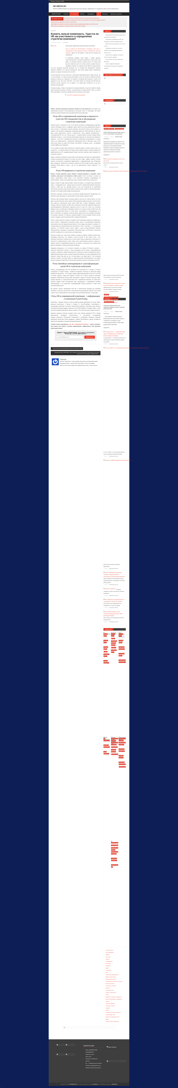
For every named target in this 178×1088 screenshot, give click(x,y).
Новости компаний (115, 754)
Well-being (105, 14)
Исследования (74, 14)
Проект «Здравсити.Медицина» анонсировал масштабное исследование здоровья (113, 66)
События (66, 14)
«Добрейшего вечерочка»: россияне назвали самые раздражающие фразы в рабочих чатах (74, 24)
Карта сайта (88, 1056)
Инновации (108, 963)
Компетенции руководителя (112, 974)
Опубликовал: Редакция (56, 42)
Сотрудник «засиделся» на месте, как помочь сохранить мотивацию (113, 591)
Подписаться (89, 337)
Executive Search (115, 842)
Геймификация (109, 961)
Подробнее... (106, 154)
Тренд (107, 994)
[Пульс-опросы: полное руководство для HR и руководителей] (114, 613)
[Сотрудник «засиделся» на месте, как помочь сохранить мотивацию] (109, 588)
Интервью (108, 965)
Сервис (107, 1010)
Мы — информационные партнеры (94, 1063)
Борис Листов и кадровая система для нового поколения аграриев (68, 26)
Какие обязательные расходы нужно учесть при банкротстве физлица (81, 18)
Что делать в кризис (119, 128)
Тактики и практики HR (109, 301)
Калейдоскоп (114, 747)
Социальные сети (110, 990)
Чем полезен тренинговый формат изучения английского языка (67, 348)
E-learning (108, 956)
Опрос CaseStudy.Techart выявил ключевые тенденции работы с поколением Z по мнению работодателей (114, 580)
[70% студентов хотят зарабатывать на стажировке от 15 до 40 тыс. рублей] (114, 600)
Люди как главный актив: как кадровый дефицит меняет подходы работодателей (114, 307)
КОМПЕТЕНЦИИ (56, 14)
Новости (82, 14)
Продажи (108, 1008)
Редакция (111, 136)
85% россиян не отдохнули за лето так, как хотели (63, 22)
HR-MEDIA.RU (59, 6)
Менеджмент (91, 14)
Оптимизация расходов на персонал (114, 643)
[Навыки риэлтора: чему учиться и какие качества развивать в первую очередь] (114, 284)
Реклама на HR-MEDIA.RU (92, 1058)
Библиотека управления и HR (112, 1016)
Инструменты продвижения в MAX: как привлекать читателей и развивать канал (84, 20)
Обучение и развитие (116, 14)
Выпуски (108, 959)
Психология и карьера (111, 985)
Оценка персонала (110, 983)
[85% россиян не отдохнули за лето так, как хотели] (114, 160)
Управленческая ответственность (113, 1012)
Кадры (105, 651)
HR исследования (115, 845)
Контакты (88, 1061)
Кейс (107, 972)
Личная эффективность (109, 128)
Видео (107, 1019)
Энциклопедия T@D (110, 1014)
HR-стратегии (65, 42)
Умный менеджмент (123, 766)
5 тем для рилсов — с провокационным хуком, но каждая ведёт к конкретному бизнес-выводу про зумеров (114, 339)
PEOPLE (108, 954)
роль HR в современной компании (78, 324)
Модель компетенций (110, 976)
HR (98, 14)
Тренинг (107, 1001)
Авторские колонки (90, 1054)
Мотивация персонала (111, 979)
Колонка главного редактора (112, 1021)
